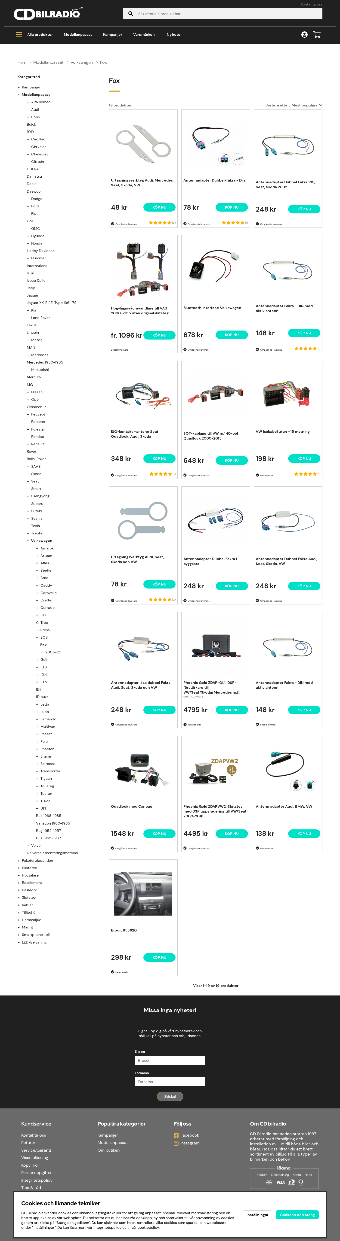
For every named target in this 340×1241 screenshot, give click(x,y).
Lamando (48, 719)
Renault (37, 444)
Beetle (45, 570)
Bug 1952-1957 (48, 830)
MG (30, 384)
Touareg (47, 786)
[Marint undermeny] (21, 927)
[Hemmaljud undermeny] (21, 919)
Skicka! (170, 1096)
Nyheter (174, 34)
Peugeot (38, 414)
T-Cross (43, 630)
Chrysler (38, 146)
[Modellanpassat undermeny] (21, 94)
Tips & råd (31, 1187)
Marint (27, 927)
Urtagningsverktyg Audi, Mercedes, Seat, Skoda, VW (142, 183)
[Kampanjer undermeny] (21, 87)
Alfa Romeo (40, 102)
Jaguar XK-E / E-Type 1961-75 (52, 302)
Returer (28, 1142)
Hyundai (38, 236)
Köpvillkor (30, 1165)
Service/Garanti (36, 1150)
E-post (140, 1052)
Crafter (46, 600)
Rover (31, 451)
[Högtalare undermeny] (21, 875)
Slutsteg (29, 897)
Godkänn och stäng (297, 1214)
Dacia (32, 183)
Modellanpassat (78, 34)
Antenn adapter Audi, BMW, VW (284, 806)
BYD (30, 131)
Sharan (46, 756)
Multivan (47, 726)
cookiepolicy (148, 1227)
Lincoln (33, 332)
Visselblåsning (34, 1157)
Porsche (38, 421)
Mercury (34, 377)
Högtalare (30, 875)
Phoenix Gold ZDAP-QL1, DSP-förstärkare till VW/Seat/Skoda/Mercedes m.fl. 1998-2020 (211, 689)
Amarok (47, 548)
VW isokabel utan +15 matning (283, 431)
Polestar (38, 429)
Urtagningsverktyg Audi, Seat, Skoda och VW (137, 559)
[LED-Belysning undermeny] (21, 942)
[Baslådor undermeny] (21, 890)
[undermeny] (30, 102)
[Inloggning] (304, 34)
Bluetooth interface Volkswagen (212, 307)
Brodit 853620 (124, 930)
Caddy (46, 585)
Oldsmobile (36, 406)
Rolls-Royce (36, 458)
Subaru (37, 503)
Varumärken (144, 34)
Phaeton (47, 748)
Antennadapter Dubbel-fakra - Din (214, 180)
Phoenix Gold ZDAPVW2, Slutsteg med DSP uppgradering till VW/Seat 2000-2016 (215, 811)
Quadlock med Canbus (131, 806)
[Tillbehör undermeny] (21, 912)
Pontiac (37, 436)
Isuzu (31, 273)
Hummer (38, 258)
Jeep (31, 287)
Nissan (37, 392)
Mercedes (39, 354)
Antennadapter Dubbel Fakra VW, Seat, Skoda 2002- (285, 184)
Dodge (36, 198)
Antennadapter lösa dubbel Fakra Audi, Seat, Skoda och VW (140, 685)
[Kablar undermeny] (21, 905)
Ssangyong (40, 496)
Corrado (47, 607)
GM (30, 220)
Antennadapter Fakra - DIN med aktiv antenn (284, 308)
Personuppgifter (36, 1172)
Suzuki (36, 511)
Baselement (32, 882)
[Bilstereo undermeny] (21, 867)
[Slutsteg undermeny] (21, 897)
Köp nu (159, 335)
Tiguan (46, 778)
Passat (46, 733)
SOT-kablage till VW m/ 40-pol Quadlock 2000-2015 (210, 436)
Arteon (46, 555)
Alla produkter (40, 34)
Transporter (50, 771)
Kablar (27, 905)
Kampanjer (112, 34)
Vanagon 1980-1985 (53, 823)
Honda (36, 243)
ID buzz (42, 696)
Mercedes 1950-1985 (45, 362)
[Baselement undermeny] (21, 882)
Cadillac (38, 139)
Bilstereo (29, 867)
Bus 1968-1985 (48, 815)
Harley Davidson (41, 250)
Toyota (36, 533)
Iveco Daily (36, 280)
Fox (103, 62)
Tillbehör (29, 912)
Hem (22, 62)
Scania (37, 518)
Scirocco (47, 763)
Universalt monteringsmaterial (52, 852)
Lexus (32, 325)
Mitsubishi (40, 369)
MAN (31, 347)
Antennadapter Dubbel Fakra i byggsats (210, 561)
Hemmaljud (31, 919)
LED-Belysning (34, 942)
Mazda (37, 339)
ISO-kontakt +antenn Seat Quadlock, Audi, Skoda (134, 434)
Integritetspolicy (37, 1180)
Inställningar (257, 1214)
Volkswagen (82, 62)
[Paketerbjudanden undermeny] (21, 860)
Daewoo (33, 191)
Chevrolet (39, 154)
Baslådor (29, 890)
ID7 (39, 689)
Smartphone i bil (36, 934)
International (37, 265)
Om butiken (109, 1150)
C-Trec (42, 622)
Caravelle (48, 592)
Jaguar (32, 295)
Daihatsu (34, 176)
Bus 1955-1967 (48, 838)
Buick (31, 124)
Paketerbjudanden (37, 860)
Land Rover (40, 317)
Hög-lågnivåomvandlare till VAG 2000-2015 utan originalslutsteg (140, 311)
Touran (46, 793)
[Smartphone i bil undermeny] (21, 934)
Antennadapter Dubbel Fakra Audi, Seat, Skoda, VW (286, 561)
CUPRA (33, 169)
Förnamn (142, 1073)
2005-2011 (54, 652)
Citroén (37, 161)
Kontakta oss (311, 4)
